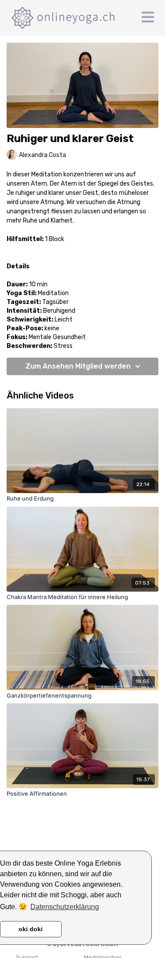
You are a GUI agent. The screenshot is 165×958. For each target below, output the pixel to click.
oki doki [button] (30, 928)
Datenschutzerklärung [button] (64, 906)
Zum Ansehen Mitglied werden (78, 366)
